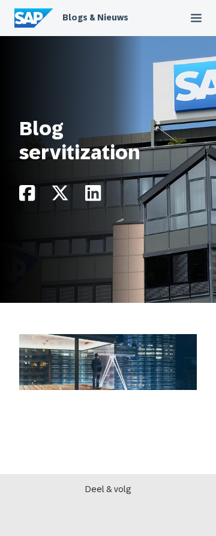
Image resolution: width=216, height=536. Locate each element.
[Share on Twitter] (60, 196)
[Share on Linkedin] (93, 196)
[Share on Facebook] (27, 196)
